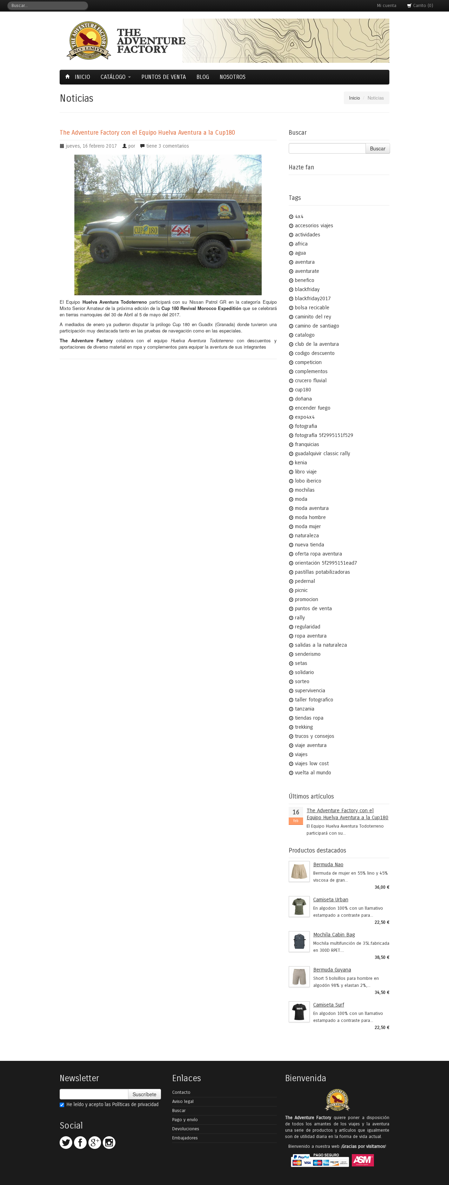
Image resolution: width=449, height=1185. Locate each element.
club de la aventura (317, 344)
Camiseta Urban (330, 899)
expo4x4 (305, 417)
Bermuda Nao (328, 864)
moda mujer (308, 526)
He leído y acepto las (113, 1104)
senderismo (308, 654)
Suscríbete (144, 1094)
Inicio (81, 77)
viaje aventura (311, 745)
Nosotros (233, 77)
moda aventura (312, 508)
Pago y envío (185, 1120)
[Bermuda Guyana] (299, 976)
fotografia (306, 426)
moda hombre (310, 517)
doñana (303, 399)
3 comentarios (174, 146)
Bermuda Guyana (332, 970)
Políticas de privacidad (135, 1104)
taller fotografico (314, 699)
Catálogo (114, 77)
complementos (311, 371)
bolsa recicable (312, 307)
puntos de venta (313, 608)
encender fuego (312, 408)
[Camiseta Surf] (299, 1011)
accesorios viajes (314, 225)
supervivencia (310, 690)
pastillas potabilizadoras (322, 572)
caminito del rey (313, 317)
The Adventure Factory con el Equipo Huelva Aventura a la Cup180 (147, 132)
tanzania (304, 709)
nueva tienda (309, 544)
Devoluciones (185, 1129)
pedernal (305, 581)
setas (301, 663)
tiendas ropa (309, 718)
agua (300, 253)
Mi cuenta (386, 5)
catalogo (305, 335)
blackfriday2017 (313, 298)
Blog (202, 77)
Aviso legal (183, 1101)
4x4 (299, 216)
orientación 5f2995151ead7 (326, 563)
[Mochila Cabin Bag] (299, 941)
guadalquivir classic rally (322, 453)
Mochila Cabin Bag (334, 934)
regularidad (307, 627)
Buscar (378, 148)
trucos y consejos (314, 736)
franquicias (307, 444)
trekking (304, 727)
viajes (301, 754)
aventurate (307, 271)
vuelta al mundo (313, 772)
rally (300, 617)
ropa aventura (311, 636)
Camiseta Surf (328, 1005)
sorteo (302, 681)
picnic (301, 590)
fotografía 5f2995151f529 (324, 435)
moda (301, 499)
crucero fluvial (311, 380)
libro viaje (306, 472)
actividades (307, 234)
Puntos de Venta (163, 77)
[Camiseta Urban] (299, 906)
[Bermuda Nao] (299, 871)
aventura (305, 262)
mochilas (305, 490)
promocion (306, 599)
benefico (304, 280)
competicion (308, 362)
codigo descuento (315, 353)
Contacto (181, 1092)
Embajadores (185, 1138)
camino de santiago (317, 326)
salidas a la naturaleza (321, 645)
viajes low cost (312, 763)
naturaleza (307, 535)
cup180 (303, 389)
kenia (301, 462)
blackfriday (307, 289)
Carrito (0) (422, 5)
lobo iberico (308, 481)
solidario (304, 672)
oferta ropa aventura (318, 554)
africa (301, 244)
